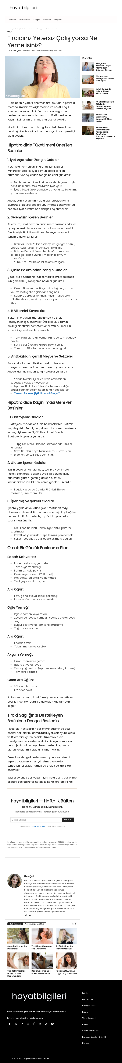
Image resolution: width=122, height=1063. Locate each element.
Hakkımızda (87, 999)
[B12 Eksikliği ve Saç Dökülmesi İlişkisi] (66, 936)
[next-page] (75, 924)
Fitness (13, 19)
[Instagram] (16, 1024)
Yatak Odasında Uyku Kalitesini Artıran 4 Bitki (103, 91)
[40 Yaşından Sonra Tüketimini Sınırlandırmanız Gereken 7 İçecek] (88, 105)
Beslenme (24, 19)
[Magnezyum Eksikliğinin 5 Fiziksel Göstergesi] (88, 79)
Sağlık (36, 19)
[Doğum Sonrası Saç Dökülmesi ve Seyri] (42, 960)
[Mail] (29, 1024)
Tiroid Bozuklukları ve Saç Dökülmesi (42, 947)
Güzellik (47, 19)
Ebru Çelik (17, 50)
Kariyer (85, 1024)
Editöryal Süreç (89, 1006)
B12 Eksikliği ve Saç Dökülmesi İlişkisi (64, 947)
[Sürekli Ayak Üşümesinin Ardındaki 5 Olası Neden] (88, 117)
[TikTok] (41, 1024)
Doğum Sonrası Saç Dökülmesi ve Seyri (41, 972)
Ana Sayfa (10, 29)
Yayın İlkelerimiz (89, 1018)
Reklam (85, 1043)
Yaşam (58, 19)
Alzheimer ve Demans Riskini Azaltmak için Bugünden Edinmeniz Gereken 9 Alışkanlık (105, 133)
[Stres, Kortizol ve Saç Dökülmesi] (18, 936)
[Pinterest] (26, 916)
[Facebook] (10, 1024)
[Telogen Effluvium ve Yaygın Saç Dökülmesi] (66, 960)
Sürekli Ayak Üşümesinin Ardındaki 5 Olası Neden (104, 118)
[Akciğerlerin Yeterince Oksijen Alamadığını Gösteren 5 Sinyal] (88, 66)
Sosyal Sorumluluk (90, 1031)
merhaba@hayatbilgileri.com (29, 1018)
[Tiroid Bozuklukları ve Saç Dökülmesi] (42, 936)
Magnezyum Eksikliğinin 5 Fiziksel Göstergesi (105, 78)
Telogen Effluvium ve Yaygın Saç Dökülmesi (66, 972)
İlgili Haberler (15, 924)
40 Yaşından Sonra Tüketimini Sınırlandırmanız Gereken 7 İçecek (105, 105)
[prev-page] (72, 924)
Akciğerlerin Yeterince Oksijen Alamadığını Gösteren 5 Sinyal (104, 66)
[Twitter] (47, 1024)
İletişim (85, 993)
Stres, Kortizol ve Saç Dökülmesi (17, 947)
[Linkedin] (22, 1024)
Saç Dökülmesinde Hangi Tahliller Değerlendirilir (16, 973)
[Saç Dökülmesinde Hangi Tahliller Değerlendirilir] (18, 960)
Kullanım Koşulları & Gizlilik (94, 1037)
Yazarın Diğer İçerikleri (34, 924)
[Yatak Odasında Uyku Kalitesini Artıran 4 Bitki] (88, 92)
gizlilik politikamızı (38, 826)
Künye (85, 1012)
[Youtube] (30, 916)
